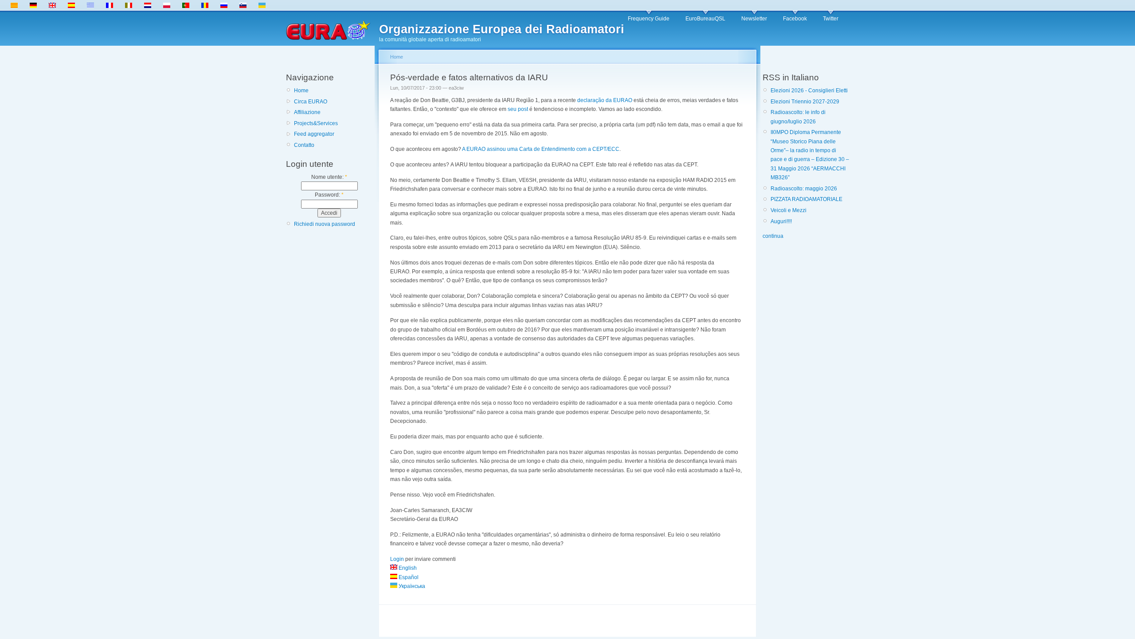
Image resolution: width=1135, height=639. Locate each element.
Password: (329, 195)
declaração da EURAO (604, 100)
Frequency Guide (648, 19)
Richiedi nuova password (324, 224)
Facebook (795, 19)
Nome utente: (329, 177)
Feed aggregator (314, 134)
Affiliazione (307, 112)
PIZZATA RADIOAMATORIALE (806, 199)
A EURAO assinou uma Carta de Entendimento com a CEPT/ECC (540, 149)
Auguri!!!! (781, 221)
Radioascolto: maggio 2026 (804, 188)
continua (773, 236)
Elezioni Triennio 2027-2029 (805, 102)
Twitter (830, 19)
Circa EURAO (310, 102)
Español (408, 577)
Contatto (304, 145)
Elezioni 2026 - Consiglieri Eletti (809, 90)
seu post (518, 109)
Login (397, 559)
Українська (411, 586)
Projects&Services (316, 123)
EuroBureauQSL (705, 19)
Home (301, 90)
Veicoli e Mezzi (788, 210)
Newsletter (754, 19)
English (407, 568)
